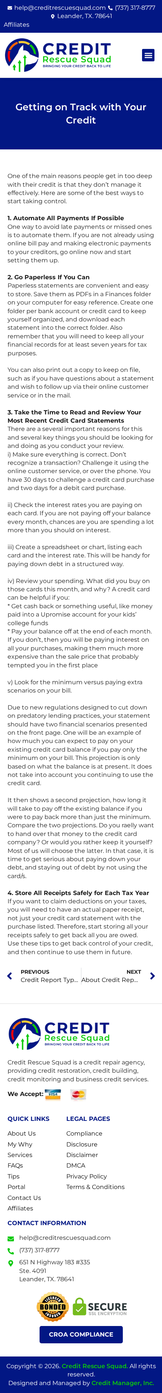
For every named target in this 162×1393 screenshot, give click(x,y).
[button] (148, 55)
